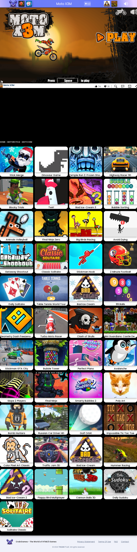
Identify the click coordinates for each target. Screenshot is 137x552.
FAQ (116, 541)
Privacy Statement (86, 541)
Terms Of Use (104, 541)
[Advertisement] (68, 116)
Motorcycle (13, 142)
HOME (2, 142)
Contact (125, 541)
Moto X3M (27, 142)
